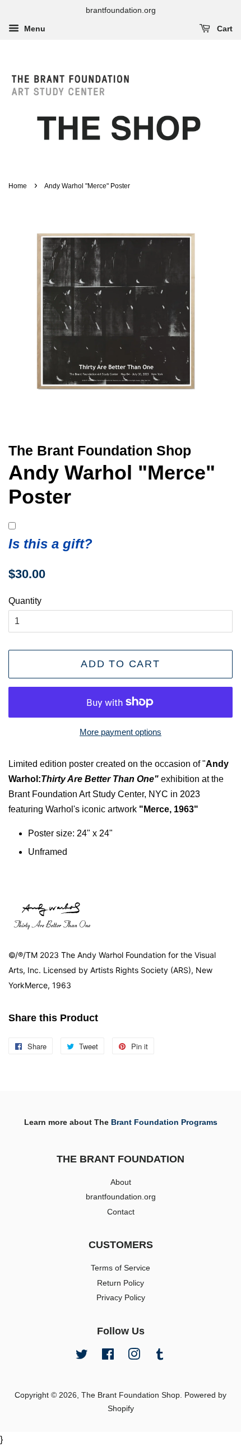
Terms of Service (120, 1268)
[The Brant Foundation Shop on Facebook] (107, 1356)
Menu (33, 28)
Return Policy (120, 1283)
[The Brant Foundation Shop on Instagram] (134, 1356)
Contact (121, 1212)
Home (17, 186)
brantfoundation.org (121, 1197)
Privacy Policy (120, 1298)
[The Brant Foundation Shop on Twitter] (82, 1356)
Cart (224, 28)
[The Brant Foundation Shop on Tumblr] (160, 1356)
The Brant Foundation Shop (130, 1395)
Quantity (24, 601)
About (120, 1182)
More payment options (120, 732)
